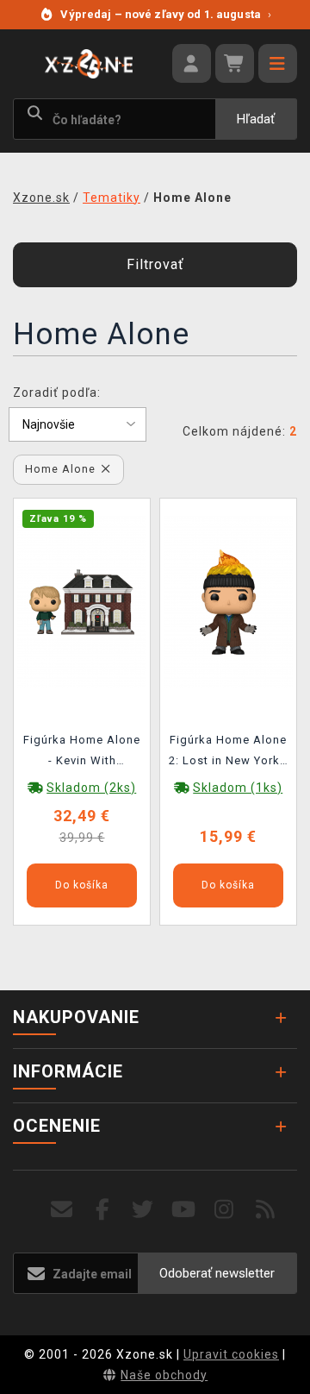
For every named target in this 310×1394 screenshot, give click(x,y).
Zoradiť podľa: (57, 392)
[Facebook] (103, 1209)
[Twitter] (143, 1209)
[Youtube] (183, 1209)
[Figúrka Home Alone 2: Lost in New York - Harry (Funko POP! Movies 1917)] (228, 601)
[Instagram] (224, 1209)
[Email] (61, 1209)
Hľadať (256, 119)
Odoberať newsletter (217, 1273)
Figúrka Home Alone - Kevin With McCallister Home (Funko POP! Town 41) (81, 753)
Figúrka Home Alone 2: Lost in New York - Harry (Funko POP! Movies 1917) (228, 753)
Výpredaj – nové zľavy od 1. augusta (165, 14)
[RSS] (265, 1209)
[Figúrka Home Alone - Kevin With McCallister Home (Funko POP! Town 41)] (81, 601)
